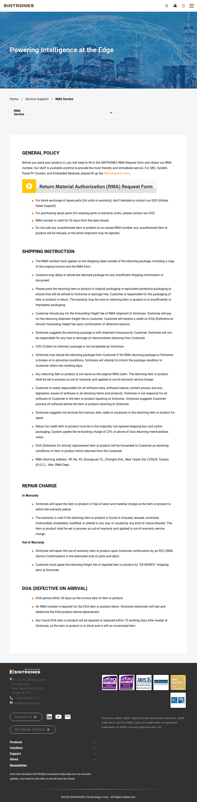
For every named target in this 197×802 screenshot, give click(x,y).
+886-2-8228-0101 (27, 698)
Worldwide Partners (30, 729)
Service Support (37, 99)
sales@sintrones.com (27, 703)
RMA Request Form (117, 173)
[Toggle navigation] (191, 5)
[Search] (166, 5)
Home (14, 99)
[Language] (183, 5)
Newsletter (18, 765)
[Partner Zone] (175, 5)
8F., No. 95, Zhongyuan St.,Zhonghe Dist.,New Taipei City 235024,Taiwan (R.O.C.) (29, 686)
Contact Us (23, 717)
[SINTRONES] (19, 5)
